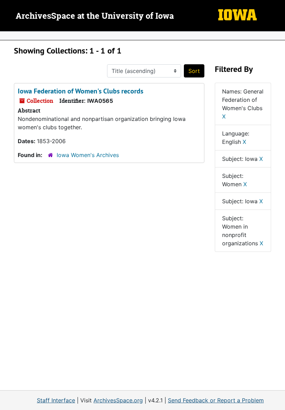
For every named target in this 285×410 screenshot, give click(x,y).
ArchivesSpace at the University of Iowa (95, 16)
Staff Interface (56, 400)
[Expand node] (278, 35)
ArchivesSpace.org (118, 400)
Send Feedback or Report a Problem (216, 400)
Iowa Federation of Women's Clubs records (80, 91)
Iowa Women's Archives (88, 154)
